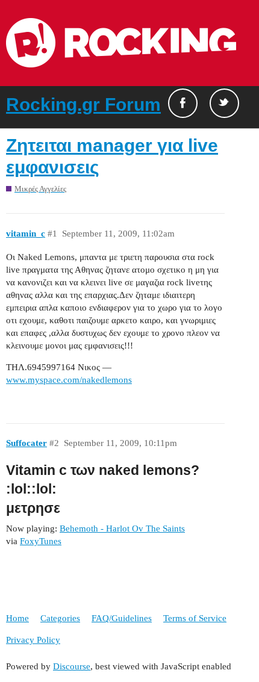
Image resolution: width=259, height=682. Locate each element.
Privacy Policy (33, 640)
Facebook (183, 103)
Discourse (71, 666)
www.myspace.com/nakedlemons (69, 380)
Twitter (224, 103)
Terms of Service (194, 618)
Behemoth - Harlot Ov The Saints (122, 528)
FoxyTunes (40, 541)
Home (17, 618)
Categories (60, 618)
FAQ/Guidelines (122, 618)
